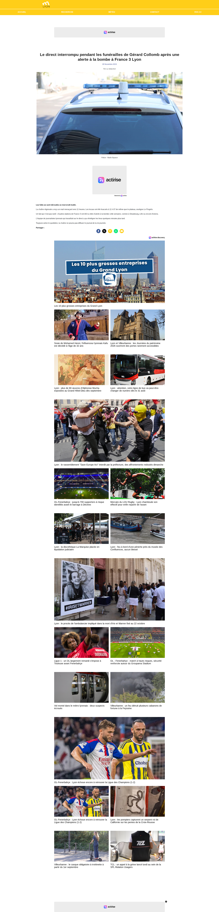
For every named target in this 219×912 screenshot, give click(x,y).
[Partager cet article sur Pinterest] (109, 232)
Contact (154, 12)
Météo (111, 12)
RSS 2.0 (197, 12)
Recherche (67, 12)
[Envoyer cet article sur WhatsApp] (115, 232)
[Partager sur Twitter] (103, 232)
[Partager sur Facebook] (97, 232)
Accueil (22, 12)
